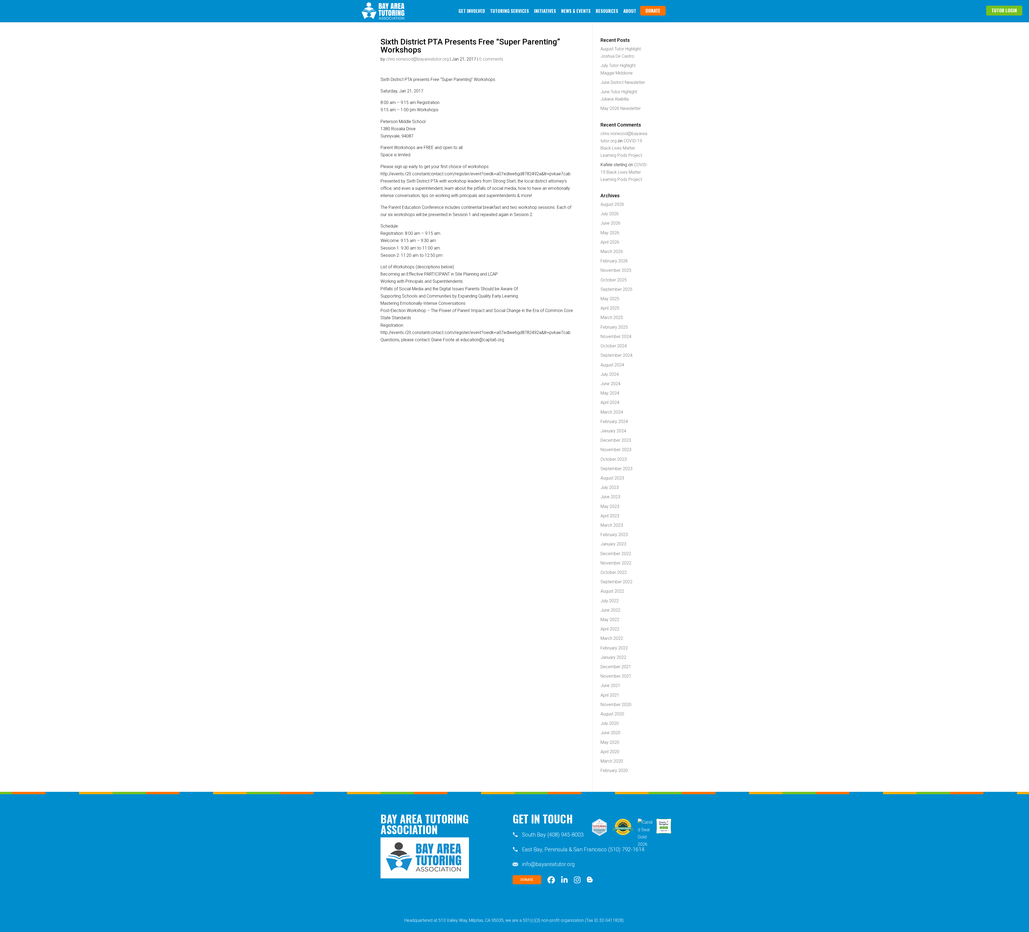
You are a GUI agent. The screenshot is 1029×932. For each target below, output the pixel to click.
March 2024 (612, 412)
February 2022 (614, 648)
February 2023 (614, 534)
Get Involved (471, 11)
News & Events (576, 11)
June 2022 (610, 610)
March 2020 (612, 761)
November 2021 (616, 676)
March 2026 (612, 251)
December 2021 (616, 666)
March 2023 (612, 525)
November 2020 (616, 704)
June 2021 (610, 685)
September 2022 (616, 581)
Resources (607, 11)
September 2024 (616, 355)
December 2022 (616, 553)
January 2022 (613, 657)
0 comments (491, 59)
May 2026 (610, 232)
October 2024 (614, 345)
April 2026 (610, 242)
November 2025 (616, 270)
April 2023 (610, 515)
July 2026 (610, 213)
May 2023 (610, 506)
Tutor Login (1004, 10)
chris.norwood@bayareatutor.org (417, 59)
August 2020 (612, 713)
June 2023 (610, 496)
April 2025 (610, 308)
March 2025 (612, 317)
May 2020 (610, 742)
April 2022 (610, 629)
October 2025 (614, 280)
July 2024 (610, 374)
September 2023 (616, 468)
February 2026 (614, 260)
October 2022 (614, 572)
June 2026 (610, 223)
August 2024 (612, 364)
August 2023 (612, 478)
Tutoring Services (509, 11)
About (629, 11)
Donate (653, 10)
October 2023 (614, 459)
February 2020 (614, 770)
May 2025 (610, 298)
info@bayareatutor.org (548, 864)
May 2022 (610, 619)
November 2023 (616, 449)
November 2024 (616, 336)
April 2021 (610, 695)
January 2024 (613, 430)
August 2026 (612, 204)
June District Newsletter (623, 82)
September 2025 (616, 289)
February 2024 (614, 421)
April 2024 (610, 402)
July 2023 (610, 487)
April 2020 (610, 751)
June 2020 (610, 732)
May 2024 (610, 393)
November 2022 (616, 563)
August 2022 (612, 591)
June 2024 (610, 383)
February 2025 (614, 327)
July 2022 (610, 600)
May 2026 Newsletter (621, 108)
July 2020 (610, 723)
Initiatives (545, 11)
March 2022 (612, 638)
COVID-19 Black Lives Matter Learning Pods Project (621, 148)
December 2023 (616, 440)
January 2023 (613, 544)
